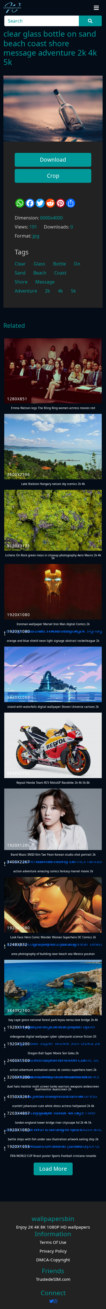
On (77, 264)
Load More (53, 1168)
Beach (39, 273)
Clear (20, 264)
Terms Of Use (53, 1242)
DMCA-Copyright (53, 1259)
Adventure (26, 291)
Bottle (59, 264)
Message (45, 282)
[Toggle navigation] (96, 8)
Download (53, 159)
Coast (60, 273)
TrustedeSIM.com (53, 1279)
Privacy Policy (53, 1251)
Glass (39, 264)
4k (60, 291)
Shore (21, 282)
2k (47, 291)
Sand (20, 273)
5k (73, 291)
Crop (53, 175)
